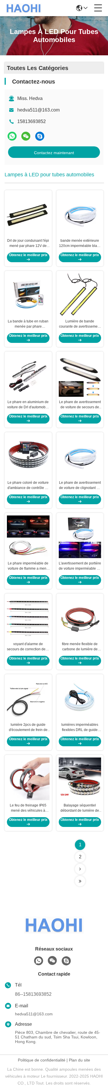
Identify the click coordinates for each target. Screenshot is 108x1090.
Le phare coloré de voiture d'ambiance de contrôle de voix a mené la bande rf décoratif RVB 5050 (28, 485)
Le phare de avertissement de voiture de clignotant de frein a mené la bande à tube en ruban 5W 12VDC (80, 485)
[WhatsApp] (12, 136)
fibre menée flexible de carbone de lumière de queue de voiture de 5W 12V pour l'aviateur (79, 647)
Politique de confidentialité (41, 1060)
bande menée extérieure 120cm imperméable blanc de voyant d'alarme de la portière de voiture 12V (80, 243)
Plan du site (79, 1060)
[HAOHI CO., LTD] (24, 8)
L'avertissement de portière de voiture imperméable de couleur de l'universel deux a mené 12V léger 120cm (80, 566)
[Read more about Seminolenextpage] (80, 869)
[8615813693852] (38, 960)
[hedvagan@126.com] (40, 136)
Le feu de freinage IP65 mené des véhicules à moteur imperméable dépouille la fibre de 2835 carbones (28, 808)
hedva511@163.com (38, 109)
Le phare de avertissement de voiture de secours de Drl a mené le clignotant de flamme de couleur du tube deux (80, 405)
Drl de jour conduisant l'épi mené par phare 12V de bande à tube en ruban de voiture (28, 243)
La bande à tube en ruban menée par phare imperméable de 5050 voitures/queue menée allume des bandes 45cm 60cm (28, 324)
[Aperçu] (54, 932)
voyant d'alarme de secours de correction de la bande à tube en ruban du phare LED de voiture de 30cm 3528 (28, 647)
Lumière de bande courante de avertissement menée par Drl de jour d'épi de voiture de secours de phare (80, 324)
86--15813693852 (33, 994)
